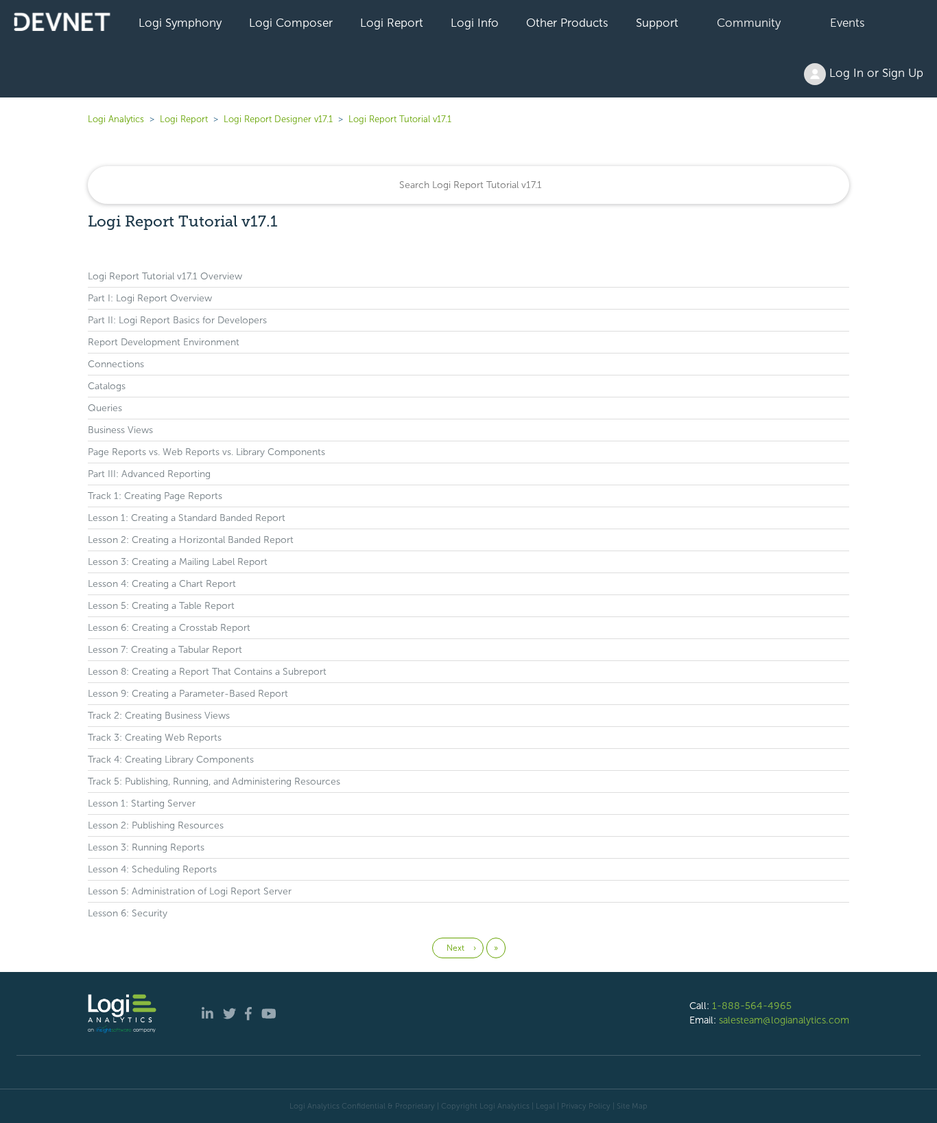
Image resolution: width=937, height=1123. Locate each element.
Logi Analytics (116, 119)
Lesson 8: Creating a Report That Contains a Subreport (207, 672)
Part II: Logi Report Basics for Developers (177, 320)
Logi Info (475, 23)
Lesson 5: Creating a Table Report (161, 606)
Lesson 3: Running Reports (146, 847)
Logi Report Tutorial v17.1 (399, 119)
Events (847, 23)
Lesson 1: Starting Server (141, 803)
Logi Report (391, 23)
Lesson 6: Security (127, 913)
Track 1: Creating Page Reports (155, 496)
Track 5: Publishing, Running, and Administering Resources (214, 781)
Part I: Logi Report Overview (150, 298)
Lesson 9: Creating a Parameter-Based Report (188, 693)
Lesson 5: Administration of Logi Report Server (190, 891)
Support (657, 23)
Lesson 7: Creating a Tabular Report (165, 650)
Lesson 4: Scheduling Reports (152, 869)
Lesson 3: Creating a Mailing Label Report (178, 562)
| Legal (543, 1106)
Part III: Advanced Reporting (149, 474)
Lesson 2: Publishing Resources (156, 825)
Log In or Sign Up (874, 73)
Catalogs (107, 386)
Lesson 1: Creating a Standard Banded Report (186, 518)
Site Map (632, 1106)
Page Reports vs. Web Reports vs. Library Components (206, 452)
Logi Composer (291, 23)
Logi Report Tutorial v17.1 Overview (165, 276)
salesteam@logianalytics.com (784, 1020)
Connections (116, 364)
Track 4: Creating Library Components (171, 759)
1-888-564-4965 (752, 1005)
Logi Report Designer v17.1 (278, 119)
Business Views (120, 430)
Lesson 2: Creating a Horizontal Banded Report (191, 540)
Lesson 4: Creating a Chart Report (162, 584)
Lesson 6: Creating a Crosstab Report (169, 628)
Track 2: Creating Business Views (159, 715)
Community (749, 23)
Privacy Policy (585, 1106)
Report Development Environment (163, 342)
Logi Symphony (180, 23)
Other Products (567, 23)
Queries (105, 408)
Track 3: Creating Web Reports (155, 737)
